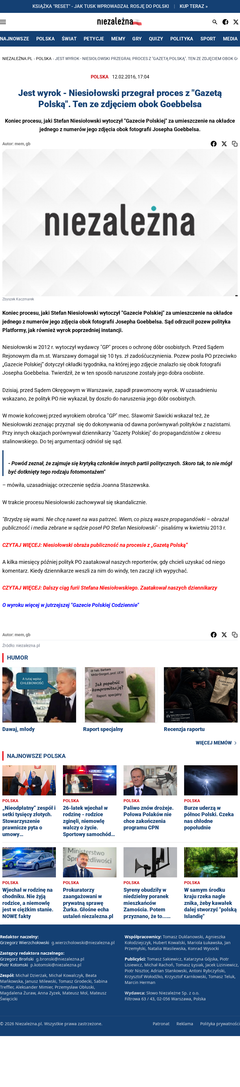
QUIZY (156, 39)
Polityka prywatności (220, 1023)
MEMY (118, 39)
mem (19, 143)
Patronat (161, 1023)
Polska (44, 58)
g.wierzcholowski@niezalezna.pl (83, 942)
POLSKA (45, 39)
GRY (137, 39)
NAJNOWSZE (14, 39)
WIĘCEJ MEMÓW (214, 743)
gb (28, 143)
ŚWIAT (69, 39)
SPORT (208, 39)
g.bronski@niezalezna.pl (60, 959)
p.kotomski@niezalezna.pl (55, 965)
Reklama (184, 1023)
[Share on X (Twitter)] (224, 144)
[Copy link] (235, 144)
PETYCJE (94, 39)
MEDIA (230, 39)
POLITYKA (181, 39)
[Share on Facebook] (214, 144)
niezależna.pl (17, 58)
